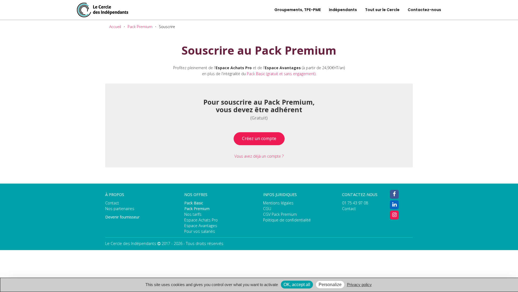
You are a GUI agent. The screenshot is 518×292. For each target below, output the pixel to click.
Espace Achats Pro (201, 220)
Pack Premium (140, 26)
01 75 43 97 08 (355, 202)
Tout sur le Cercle (382, 9)
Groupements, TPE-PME (297, 9)
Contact (112, 202)
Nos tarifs (193, 214)
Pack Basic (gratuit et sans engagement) (281, 73)
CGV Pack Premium (280, 214)
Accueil (115, 26)
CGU (267, 208)
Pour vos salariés (199, 231)
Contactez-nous (424, 9)
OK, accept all (297, 284)
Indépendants (343, 9)
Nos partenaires (119, 208)
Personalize (330, 284)
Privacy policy (359, 284)
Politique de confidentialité (287, 220)
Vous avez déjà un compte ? (259, 156)
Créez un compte (259, 138)
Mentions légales (278, 202)
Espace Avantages (200, 225)
